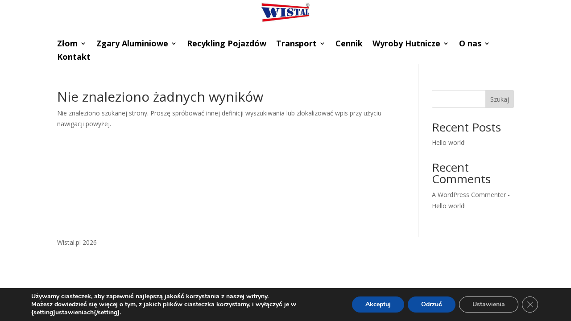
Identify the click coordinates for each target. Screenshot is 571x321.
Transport (296, 44)
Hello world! (449, 142)
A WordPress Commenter (469, 194)
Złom (67, 44)
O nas (470, 44)
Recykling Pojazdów (226, 44)
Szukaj (499, 99)
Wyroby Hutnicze (406, 44)
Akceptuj (378, 304)
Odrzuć (431, 304)
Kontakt (74, 58)
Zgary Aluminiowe (132, 44)
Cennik (349, 44)
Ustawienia (488, 304)
